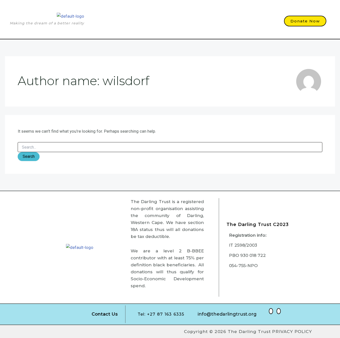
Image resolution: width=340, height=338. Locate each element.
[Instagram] (279, 311)
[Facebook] (271, 311)
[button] (196, 25)
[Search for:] (170, 147)
